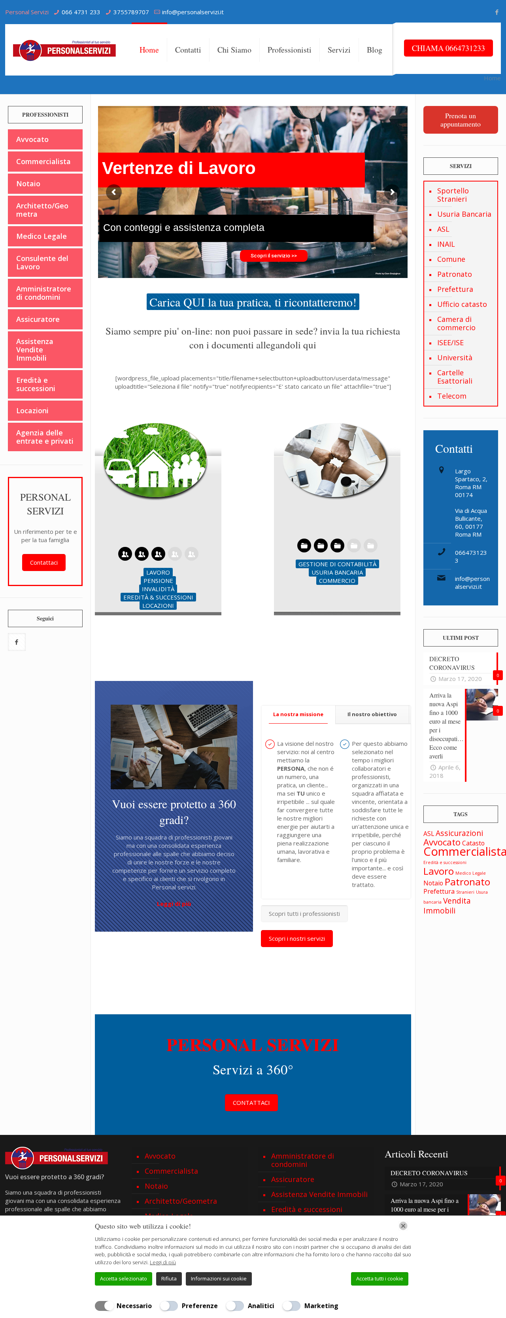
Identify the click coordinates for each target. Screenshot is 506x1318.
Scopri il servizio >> (274, 256)
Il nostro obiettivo (372, 714)
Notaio (28, 183)
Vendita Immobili (447, 905)
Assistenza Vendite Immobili (34, 350)
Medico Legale (41, 236)
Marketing (321, 1305)
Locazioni (32, 410)
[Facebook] (497, 12)
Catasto (473, 843)
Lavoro (438, 870)
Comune (451, 259)
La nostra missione (298, 714)
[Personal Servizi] (66, 50)
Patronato (454, 274)
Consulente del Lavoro (42, 262)
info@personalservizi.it (193, 12)
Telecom (451, 396)
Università (454, 357)
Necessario (134, 1305)
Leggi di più (163, 1262)
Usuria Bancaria (464, 214)
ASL (443, 229)
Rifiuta (169, 1278)
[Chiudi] (403, 1226)
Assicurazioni (459, 833)
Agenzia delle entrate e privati (45, 437)
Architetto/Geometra (42, 210)
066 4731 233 (81, 12)
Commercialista (43, 161)
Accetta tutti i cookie (379, 1278)
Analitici (261, 1305)
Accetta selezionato (123, 1278)
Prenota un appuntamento (460, 120)
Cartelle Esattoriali (454, 377)
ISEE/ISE (450, 342)
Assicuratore (38, 319)
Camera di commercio (456, 323)
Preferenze (200, 1305)
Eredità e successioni (35, 384)
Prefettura (455, 289)
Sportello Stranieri (453, 195)
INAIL (446, 244)
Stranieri (465, 892)
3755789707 (131, 12)
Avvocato (32, 139)
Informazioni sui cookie (219, 1278)
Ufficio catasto (462, 304)
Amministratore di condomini (43, 293)
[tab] (298, 714)
